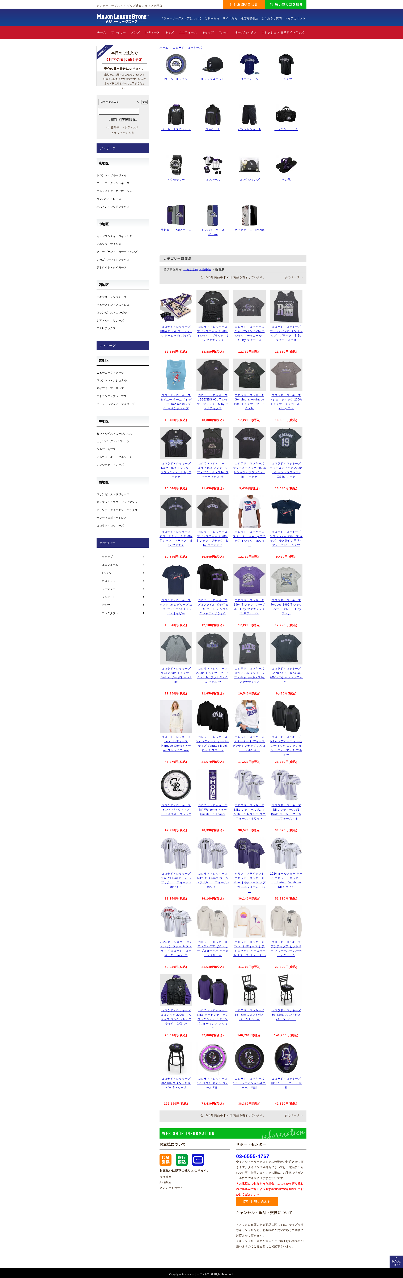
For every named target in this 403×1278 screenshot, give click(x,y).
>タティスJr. (131, 127)
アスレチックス (106, 328)
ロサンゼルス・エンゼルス (113, 312)
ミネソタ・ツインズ (109, 244)
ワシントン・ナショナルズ (113, 380)
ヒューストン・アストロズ (113, 304)
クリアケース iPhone (249, 229)
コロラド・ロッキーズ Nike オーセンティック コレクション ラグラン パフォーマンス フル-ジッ (213, 1019)
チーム (101, 32)
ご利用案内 (212, 18)
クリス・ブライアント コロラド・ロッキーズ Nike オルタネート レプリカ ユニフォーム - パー (250, 882)
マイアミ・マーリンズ (110, 388)
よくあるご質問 (271, 18)
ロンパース (212, 179)
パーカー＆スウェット (176, 129)
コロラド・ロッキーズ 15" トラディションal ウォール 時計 (249, 1083)
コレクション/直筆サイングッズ (283, 32)
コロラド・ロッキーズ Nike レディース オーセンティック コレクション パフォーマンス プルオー (286, 745)
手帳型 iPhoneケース (176, 229)
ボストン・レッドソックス (113, 206)
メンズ (135, 32)
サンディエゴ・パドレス (112, 517)
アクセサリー (176, 179)
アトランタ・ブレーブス (112, 396)
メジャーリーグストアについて (181, 18)
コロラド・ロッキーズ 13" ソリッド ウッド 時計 (286, 1083)
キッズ (169, 32)
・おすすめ (190, 269)
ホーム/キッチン (246, 32)
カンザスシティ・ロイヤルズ (114, 236)
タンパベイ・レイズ (109, 198)
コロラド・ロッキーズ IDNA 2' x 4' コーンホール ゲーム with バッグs (176, 331)
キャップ (208, 32)
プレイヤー (118, 32)
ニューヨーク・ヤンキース (113, 183)
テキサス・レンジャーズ (112, 297)
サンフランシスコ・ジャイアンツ (117, 502)
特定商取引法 (249, 18)
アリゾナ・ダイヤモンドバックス (117, 510)
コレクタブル (110, 613)
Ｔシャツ (286, 79)
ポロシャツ (108, 580)
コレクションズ (249, 179)
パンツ (106, 605)
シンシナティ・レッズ (110, 464)
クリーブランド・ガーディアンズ (117, 251)
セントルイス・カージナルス (114, 433)
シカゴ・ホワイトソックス (113, 259)
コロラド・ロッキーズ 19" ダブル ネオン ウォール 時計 (212, 1083)
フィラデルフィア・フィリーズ (116, 404)
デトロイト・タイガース (112, 267)
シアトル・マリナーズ (110, 320)
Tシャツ (224, 32)
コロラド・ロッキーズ (187, 47)
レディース (152, 32)
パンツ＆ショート (249, 129)
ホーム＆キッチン (176, 79)
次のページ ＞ (294, 277)
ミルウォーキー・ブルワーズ (114, 457)
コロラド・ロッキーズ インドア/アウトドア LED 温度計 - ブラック (176, 810)
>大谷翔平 (112, 127)
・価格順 (205, 269)
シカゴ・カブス (106, 449)
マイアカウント (295, 18)
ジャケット (212, 129)
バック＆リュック (286, 129)
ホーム (164, 47)
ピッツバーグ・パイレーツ (113, 441)
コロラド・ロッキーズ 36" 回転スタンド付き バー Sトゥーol (249, 1015)
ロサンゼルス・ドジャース (113, 494)
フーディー (108, 588)
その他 (286, 179)
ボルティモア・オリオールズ (114, 190)
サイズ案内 (230, 18)
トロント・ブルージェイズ (113, 175)
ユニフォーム (188, 32)
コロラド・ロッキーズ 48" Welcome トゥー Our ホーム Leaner (213, 810)
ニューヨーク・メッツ (110, 372)
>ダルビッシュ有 (123, 132)
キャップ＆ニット (213, 79)
